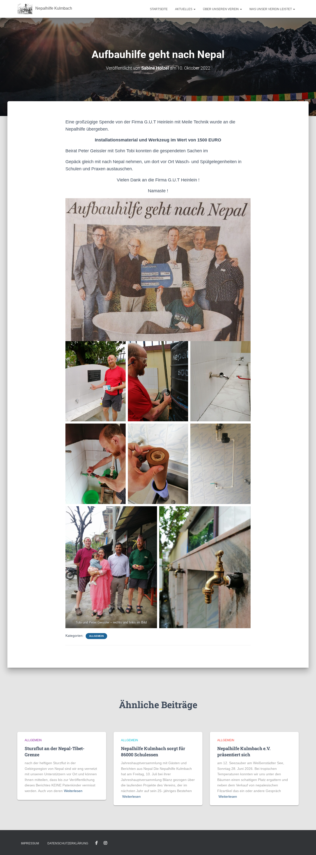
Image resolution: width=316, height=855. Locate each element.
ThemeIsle (290, 844)
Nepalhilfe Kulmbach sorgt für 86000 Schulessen (153, 751)
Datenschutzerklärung (67, 843)
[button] (194, 9)
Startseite (159, 9)
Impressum (30, 843)
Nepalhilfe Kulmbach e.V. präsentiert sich (244, 751)
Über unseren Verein (221, 9)
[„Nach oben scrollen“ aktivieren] (306, 845)
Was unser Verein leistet (271, 9)
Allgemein (96, 636)
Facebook (96, 843)
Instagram (105, 843)
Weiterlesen (73, 791)
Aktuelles (184, 9)
